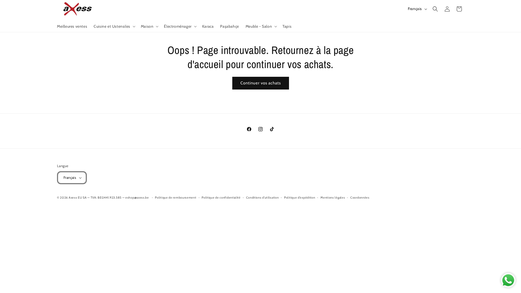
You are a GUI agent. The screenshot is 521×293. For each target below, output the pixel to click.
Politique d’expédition (299, 197)
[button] (114, 26)
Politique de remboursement (175, 197)
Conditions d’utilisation (262, 197)
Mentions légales (332, 197)
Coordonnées (360, 197)
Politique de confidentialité (221, 197)
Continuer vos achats (260, 83)
